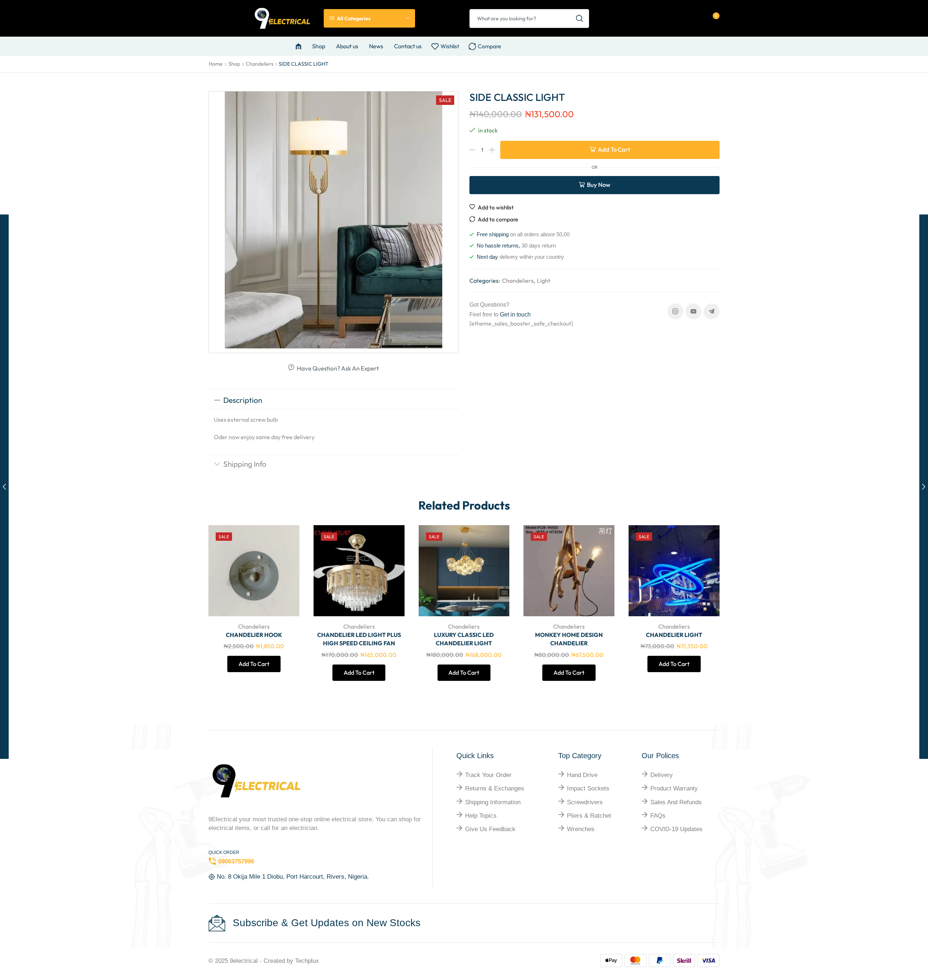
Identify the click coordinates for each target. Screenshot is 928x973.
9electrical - (247, 960)
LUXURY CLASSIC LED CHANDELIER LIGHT (464, 639)
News (376, 46)
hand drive (582, 775)
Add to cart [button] (286, 568)
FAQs (658, 815)
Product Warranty (674, 788)
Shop (318, 46)
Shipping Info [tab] (244, 464)
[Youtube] (693, 311)
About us (347, 46)
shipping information (493, 802)
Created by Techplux (291, 960)
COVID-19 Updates (676, 829)
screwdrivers (585, 802)
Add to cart (614, 149)
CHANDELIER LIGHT (674, 634)
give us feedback (490, 829)
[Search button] (580, 18)
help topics (481, 815)
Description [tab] (242, 400)
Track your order (488, 775)
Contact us (408, 46)
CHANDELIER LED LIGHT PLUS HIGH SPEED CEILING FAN (359, 639)
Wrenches (580, 829)
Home (216, 64)
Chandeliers (259, 64)
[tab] (333, 400)
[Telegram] (712, 311)
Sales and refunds (676, 802)
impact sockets (588, 788)
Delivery (661, 775)
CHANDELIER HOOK (254, 634)
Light (543, 280)
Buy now (598, 184)
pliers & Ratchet (589, 815)
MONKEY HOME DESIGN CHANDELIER (569, 639)
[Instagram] (675, 311)
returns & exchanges (494, 788)
